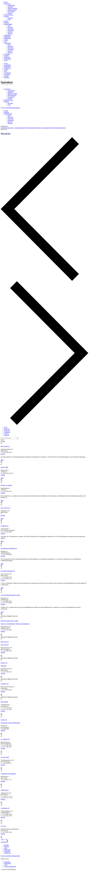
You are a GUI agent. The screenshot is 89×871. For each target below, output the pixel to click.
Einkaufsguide (8, 24)
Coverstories (11, 11)
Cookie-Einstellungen (10, 866)
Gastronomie (11, 5)
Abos (5, 848)
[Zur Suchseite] (6, 77)
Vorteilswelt (7, 43)
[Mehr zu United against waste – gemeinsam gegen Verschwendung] (17, 128)
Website (3, 454)
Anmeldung (7, 35)
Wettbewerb (7, 38)
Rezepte (10, 13)
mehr (2, 460)
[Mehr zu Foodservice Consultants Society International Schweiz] (50, 128)
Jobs (5, 41)
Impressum (7, 57)
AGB (5, 60)
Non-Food (10, 29)
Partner (6, 40)
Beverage (10, 18)
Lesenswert (7, 3)
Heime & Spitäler (12, 8)
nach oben (4, 842)
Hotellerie (10, 7)
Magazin (6, 22)
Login (5, 63)
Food (9, 19)
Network (10, 33)
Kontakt (6, 55)
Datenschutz (7, 59)
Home (6, 2)
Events (6, 21)
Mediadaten (7, 37)
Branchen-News (8, 14)
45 (6, 839)
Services (10, 32)
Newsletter (7, 54)
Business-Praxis (12, 10)
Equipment (11, 30)
